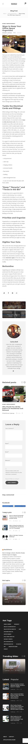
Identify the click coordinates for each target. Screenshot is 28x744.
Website (7, 460)
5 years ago (12, 413)
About (5, 736)
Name (7, 443)
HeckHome (8, 549)
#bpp (20, 629)
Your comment (9, 428)
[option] (14, 399)
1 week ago (12, 689)
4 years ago (9, 32)
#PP (5, 646)
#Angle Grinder (7, 624)
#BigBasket (16, 624)
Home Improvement (12, 13)
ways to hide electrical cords (9, 86)
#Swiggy (6, 649)
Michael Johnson (5, 413)
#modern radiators (8, 644)
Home (4, 13)
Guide (10, 303)
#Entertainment (7, 634)
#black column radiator (9, 626)
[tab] (6, 679)
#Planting (18, 644)
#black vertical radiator (10, 629)
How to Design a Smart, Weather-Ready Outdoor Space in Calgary (13, 553)
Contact (11, 736)
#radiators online (13, 646)
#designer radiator (8, 631)
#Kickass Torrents (8, 639)
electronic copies (10, 257)
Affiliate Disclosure (9, 739)
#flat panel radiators (9, 636)
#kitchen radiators (8, 641)
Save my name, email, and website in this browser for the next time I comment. (13, 472)
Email (7, 452)
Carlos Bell (4, 32)
